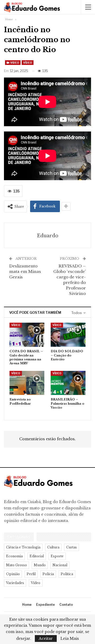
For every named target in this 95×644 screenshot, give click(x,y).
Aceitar (46, 638)
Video (14, 62)
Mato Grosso (16, 565)
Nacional (60, 565)
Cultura (53, 547)
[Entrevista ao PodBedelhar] (27, 383)
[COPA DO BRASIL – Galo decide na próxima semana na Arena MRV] (27, 335)
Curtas (71, 547)
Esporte (57, 556)
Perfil (31, 574)
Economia (14, 556)
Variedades (15, 583)
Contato (66, 605)
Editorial (37, 556)
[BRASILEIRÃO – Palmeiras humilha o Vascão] (68, 383)
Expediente (45, 605)
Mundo (40, 565)
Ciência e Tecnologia (23, 547)
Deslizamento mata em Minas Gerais (25, 271)
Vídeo (27, 62)
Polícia (48, 574)
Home (27, 605)
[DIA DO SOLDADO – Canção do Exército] (68, 335)
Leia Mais (69, 638)
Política (67, 574)
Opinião (13, 574)
